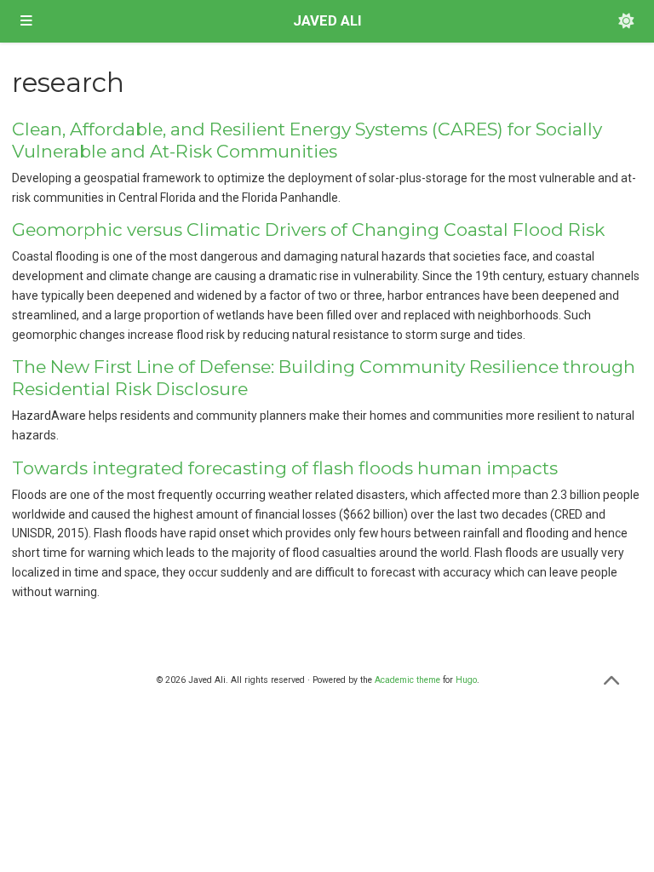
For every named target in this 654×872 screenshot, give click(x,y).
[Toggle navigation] (26, 21)
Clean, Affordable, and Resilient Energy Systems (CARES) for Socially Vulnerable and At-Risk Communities (307, 140)
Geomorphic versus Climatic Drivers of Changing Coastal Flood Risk (308, 229)
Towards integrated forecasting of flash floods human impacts (285, 468)
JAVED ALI (327, 21)
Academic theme (407, 680)
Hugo (466, 680)
